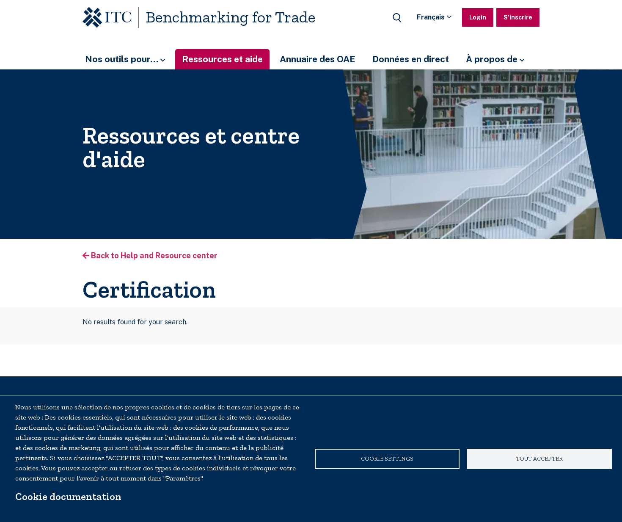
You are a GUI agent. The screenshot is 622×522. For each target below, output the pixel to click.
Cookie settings (387, 458)
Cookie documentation (68, 496)
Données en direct (410, 59)
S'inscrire (518, 17)
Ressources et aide (222, 59)
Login (477, 17)
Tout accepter (539, 458)
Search (397, 17)
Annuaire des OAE (317, 59)
